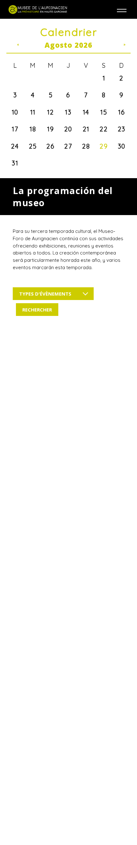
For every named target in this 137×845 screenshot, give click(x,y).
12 (50, 112)
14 (86, 112)
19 (50, 129)
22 (104, 129)
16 (121, 112)
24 (15, 146)
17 (15, 129)
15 (103, 112)
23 (122, 129)
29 (104, 146)
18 (33, 129)
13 (68, 112)
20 (68, 129)
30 (122, 146)
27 (68, 146)
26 (50, 146)
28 (86, 146)
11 (33, 112)
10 (15, 112)
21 (86, 129)
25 (33, 146)
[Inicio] (38, 9)
